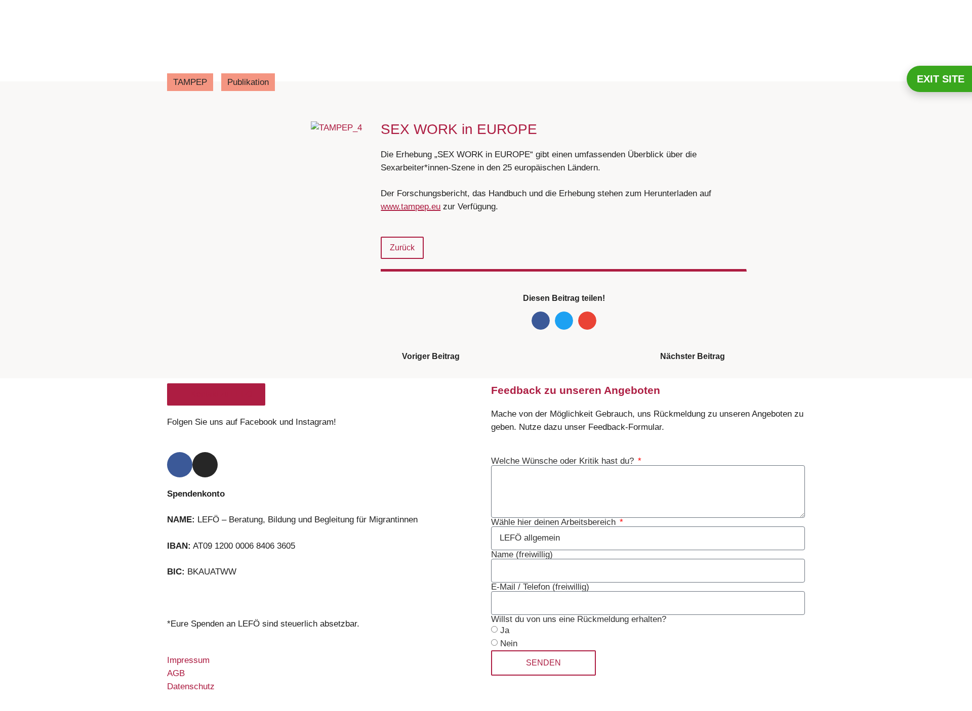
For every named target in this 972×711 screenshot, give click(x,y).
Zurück (402, 247)
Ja (504, 630)
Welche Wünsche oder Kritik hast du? (563, 461)
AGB (176, 673)
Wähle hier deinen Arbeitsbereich (554, 522)
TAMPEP (190, 82)
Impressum (188, 660)
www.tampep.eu (410, 206)
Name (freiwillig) (522, 554)
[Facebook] (179, 464)
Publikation (248, 82)
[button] (541, 321)
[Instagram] (205, 464)
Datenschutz (191, 686)
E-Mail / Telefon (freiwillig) (540, 587)
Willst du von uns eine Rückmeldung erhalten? (578, 619)
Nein (508, 643)
